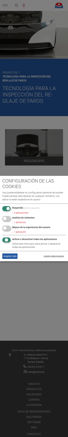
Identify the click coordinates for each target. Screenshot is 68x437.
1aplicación (19, 222)
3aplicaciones (20, 212)
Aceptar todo (10, 256)
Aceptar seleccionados (54, 256)
